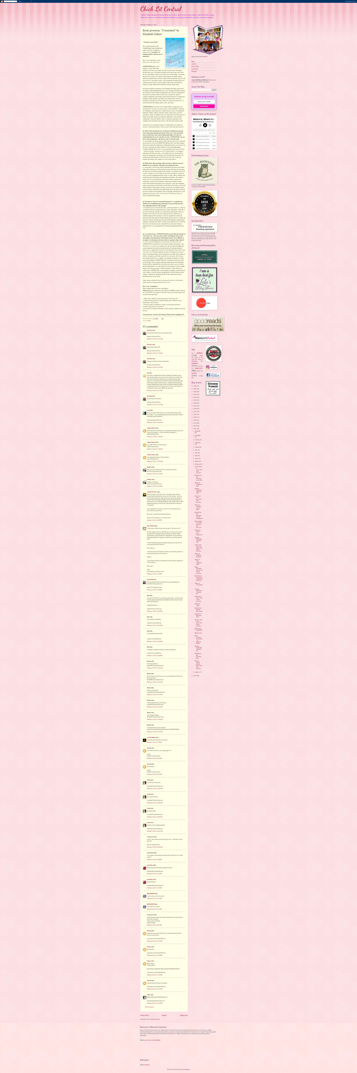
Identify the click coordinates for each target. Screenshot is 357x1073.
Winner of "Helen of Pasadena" (198, 555)
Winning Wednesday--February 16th (198, 540)
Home (164, 1015)
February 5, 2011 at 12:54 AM (155, 719)
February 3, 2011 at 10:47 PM (154, 625)
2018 (195, 408)
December (197, 431)
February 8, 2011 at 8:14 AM (154, 898)
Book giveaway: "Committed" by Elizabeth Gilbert (198, 639)
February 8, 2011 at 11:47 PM (154, 1003)
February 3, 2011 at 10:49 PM (154, 655)
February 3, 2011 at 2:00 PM (154, 520)
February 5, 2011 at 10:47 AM (155, 831)
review (194, 373)
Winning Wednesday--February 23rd (198, 491)
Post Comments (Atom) (153, 1019)
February (197, 464)
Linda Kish (150, 579)
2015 (195, 417)
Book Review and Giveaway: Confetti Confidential (198, 515)
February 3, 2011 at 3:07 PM (154, 574)
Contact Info (195, 69)
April (196, 458)
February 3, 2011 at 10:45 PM (154, 611)
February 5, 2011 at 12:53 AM (155, 707)
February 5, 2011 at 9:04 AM (154, 758)
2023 (195, 394)
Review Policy (195, 66)
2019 (195, 406)
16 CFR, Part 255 (171, 1033)
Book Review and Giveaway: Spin (198, 656)
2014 (195, 420)
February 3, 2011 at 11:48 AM (155, 422)
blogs (201, 355)
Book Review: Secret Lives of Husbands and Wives (198, 578)
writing (201, 376)
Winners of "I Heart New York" (198, 615)
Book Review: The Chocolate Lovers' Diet (198, 477)
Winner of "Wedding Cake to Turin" (198, 507)
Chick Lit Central (160, 9)
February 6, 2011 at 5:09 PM (154, 859)
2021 (195, 400)
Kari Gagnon (150, 526)
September (198, 443)
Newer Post (144, 1015)
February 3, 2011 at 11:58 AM (155, 436)
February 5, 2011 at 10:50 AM (155, 847)
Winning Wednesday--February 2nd (198, 648)
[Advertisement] (146, 1049)
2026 (195, 386)
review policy (195, 82)
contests (149, 320)
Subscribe (204, 106)
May (196, 455)
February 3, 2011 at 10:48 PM (154, 641)
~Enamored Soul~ (152, 492)
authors (200, 352)
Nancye (149, 931)
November (198, 435)
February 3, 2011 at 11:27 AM (155, 390)
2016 (195, 414)
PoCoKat (149, 330)
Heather (149, 467)
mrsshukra (150, 865)
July (196, 450)
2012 (195, 426)
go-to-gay (200, 366)
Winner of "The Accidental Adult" (198, 562)
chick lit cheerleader (197, 360)
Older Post (184, 1015)
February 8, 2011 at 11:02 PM (154, 955)
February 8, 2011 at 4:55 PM (154, 925)
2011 (195, 428)
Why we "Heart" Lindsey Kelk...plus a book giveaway (198, 664)
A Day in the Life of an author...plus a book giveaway (198, 548)
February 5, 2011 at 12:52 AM (155, 682)
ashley (148, 995)
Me (148, 373)
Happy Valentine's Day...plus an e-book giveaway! (199, 570)
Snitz (148, 410)
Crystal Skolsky (151, 737)
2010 (195, 676)
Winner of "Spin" (197, 604)
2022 (195, 397)
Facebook (160, 308)
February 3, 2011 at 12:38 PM (154, 486)
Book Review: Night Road (198, 629)
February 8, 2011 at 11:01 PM (154, 941)
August (197, 447)
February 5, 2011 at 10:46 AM (155, 803)
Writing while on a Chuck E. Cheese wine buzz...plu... (198, 524)
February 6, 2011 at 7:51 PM (154, 873)
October (197, 440)
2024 (195, 391)
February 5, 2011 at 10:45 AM (155, 788)
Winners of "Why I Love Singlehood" (199, 532)
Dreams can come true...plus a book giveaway (198, 499)
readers (198, 371)
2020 (195, 403)
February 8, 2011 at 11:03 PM (154, 975)
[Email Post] (162, 318)
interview (199, 368)
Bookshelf (194, 71)
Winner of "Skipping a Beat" (198, 484)
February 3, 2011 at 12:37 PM (154, 474)
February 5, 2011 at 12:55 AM (155, 732)
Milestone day (198, 633)
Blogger (188, 1069)
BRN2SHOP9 (151, 893)
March (197, 461)
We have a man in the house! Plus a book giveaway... (198, 623)
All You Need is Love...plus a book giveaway (198, 470)
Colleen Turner (151, 428)
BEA (193, 353)
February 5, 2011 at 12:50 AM (155, 668)
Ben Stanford (204, 56)
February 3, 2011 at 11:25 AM (155, 367)
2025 (195, 389)
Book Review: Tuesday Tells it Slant (198, 609)
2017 (195, 411)
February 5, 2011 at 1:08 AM (154, 742)
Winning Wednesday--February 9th (198, 591)
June (196, 453)
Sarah (148, 780)
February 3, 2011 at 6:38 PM (154, 590)
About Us (194, 64)
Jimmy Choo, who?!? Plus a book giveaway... (198, 598)
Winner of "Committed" (198, 584)
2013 (195, 423)
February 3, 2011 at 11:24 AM (155, 339)
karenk (149, 748)
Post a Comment (149, 1007)
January (197, 672)
